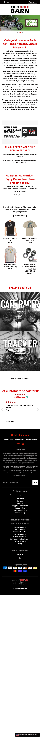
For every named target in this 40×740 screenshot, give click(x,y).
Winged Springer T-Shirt (10, 239)
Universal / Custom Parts (19, 539)
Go (35, 482)
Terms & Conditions (20, 510)
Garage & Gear (19, 541)
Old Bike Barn (22, 588)
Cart (33, 2)
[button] (2, 409)
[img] (20, 394)
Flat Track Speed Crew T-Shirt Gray (10, 266)
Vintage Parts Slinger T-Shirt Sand (30, 239)
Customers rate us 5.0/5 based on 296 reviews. (20, 440)
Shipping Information (20, 506)
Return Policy (20, 508)
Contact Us (20, 499)
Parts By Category (19, 537)
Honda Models (19, 527)
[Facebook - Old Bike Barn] (20, 558)
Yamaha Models (19, 529)
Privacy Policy (20, 513)
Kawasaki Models (19, 532)
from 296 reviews (18, 397)
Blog (20, 544)
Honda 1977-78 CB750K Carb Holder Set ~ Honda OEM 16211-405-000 (29, 268)
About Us (20, 503)
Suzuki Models (19, 534)
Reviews (20, 501)
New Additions (20, 216)
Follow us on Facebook (20, 378)
